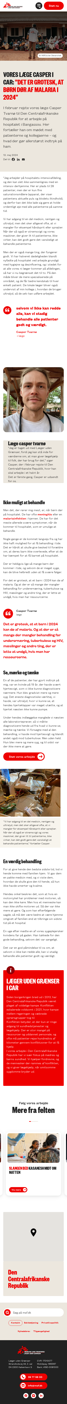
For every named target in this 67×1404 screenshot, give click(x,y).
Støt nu (54, 5)
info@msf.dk (35, 1385)
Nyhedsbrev (24, 1331)
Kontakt (15, 1322)
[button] (30, 1121)
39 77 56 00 (35, 1377)
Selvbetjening (31, 1322)
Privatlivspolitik (50, 1322)
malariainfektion (15, 518)
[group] (33, 1164)
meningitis (45, 514)
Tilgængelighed (41, 1331)
